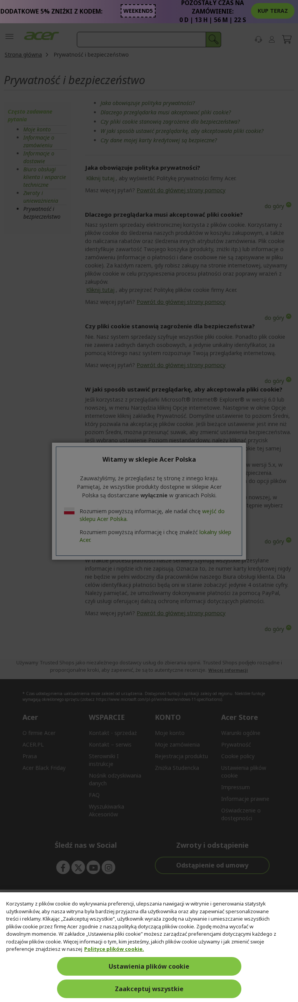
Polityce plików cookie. (114, 948)
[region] (149, 947)
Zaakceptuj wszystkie (149, 989)
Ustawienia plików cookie (149, 966)
